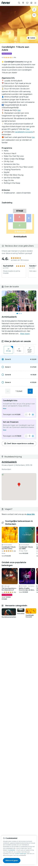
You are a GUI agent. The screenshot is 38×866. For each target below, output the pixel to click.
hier (19, 110)
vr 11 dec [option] (19, 350)
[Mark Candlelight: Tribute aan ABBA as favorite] (32, 529)
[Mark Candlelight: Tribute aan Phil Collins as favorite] (15, 529)
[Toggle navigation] (35, 3)
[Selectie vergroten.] (30, 391)
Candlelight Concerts (24, 132)
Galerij (32, 38)
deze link (31, 514)
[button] (19, 359)
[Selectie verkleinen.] (26, 414)
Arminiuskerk (9, 462)
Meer (4, 408)
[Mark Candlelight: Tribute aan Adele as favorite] (34, 15)
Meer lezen (25, 334)
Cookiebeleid (11, 850)
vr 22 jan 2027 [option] (29, 350)
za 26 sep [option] (8, 350)
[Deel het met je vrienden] (34, 10)
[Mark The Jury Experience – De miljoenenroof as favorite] (15, 570)
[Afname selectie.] (7, 391)
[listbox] (19, 349)
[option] (19, 359)
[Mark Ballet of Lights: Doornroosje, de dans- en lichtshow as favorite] (32, 570)
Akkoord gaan (11, 860)
